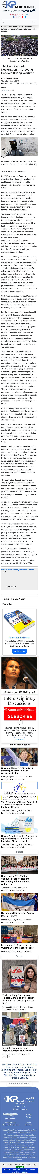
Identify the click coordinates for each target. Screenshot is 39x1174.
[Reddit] (10, 90)
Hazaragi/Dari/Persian (11, 1125)
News (21, 27)
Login (28, 1122)
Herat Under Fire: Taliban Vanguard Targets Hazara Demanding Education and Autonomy (15, 880)
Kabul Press (12, 27)
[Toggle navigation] (34, 22)
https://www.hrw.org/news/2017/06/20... (18, 569)
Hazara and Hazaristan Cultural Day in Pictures (18, 915)
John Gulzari (26, 951)
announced (12, 299)
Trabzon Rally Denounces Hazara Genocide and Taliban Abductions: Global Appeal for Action (18, 999)
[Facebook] (4, 90)
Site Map (28, 1125)
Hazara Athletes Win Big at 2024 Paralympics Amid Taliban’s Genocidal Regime (17, 771)
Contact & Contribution (10, 1117)
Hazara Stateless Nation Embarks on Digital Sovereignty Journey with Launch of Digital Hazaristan (19, 839)
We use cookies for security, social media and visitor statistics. (20, 1170)
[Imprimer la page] (8, 90)
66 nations (11, 351)
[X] (13, 90)
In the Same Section (19, 745)
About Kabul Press (10, 1113)
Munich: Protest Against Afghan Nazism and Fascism (18, 1050)
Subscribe (19, 739)
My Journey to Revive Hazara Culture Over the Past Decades (17, 947)
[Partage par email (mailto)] (2, 90)
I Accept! (20, 1167)
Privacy (28, 1114)
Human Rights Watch (9, 78)
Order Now (19, 651)
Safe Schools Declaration (21, 321)
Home (3, 27)
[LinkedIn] (6, 90)
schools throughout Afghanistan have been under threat (16, 242)
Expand (4, 157)
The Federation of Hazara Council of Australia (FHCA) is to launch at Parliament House (19, 805)
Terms (28, 1117)
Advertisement (10, 1122)
